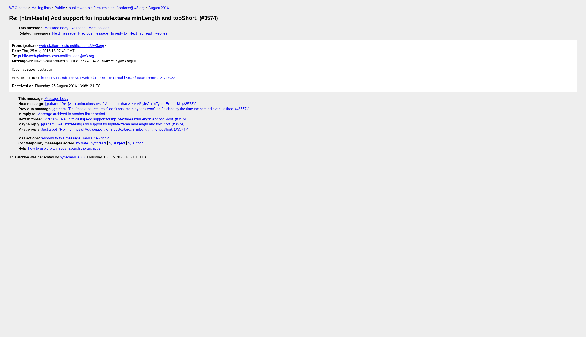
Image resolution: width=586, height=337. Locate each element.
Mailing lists (41, 8)
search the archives (84, 148)
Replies (161, 33)
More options (98, 28)
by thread (98, 143)
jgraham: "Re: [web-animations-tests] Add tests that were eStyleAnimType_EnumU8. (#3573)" (120, 104)
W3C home (18, 8)
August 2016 (158, 8)
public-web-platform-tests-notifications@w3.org (107, 8)
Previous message (93, 33)
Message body (56, 28)
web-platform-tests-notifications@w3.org (71, 46)
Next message (64, 33)
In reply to (119, 33)
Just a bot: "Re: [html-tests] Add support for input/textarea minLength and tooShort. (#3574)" (114, 129)
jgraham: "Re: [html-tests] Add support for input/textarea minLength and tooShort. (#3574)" (116, 119)
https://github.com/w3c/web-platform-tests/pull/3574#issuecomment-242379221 (109, 77)
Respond (78, 28)
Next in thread (140, 33)
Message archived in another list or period (71, 114)
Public (59, 8)
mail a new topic (96, 138)
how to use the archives (47, 148)
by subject (117, 143)
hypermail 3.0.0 (72, 157)
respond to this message (60, 138)
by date (82, 143)
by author (135, 143)
